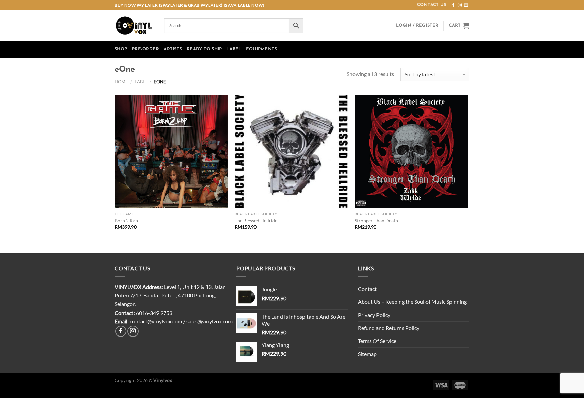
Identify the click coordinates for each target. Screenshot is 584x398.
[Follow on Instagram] (460, 5)
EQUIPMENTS (261, 49)
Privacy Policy (374, 315)
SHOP (121, 49)
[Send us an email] (466, 5)
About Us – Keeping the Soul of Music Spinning (412, 301)
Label (141, 81)
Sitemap (367, 354)
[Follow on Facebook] (453, 5)
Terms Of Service (377, 341)
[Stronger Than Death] (411, 151)
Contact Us (431, 5)
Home (121, 81)
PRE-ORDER (145, 49)
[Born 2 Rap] (171, 151)
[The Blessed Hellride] (291, 151)
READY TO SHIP (204, 49)
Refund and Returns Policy (388, 328)
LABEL (233, 49)
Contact (367, 288)
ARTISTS (173, 49)
